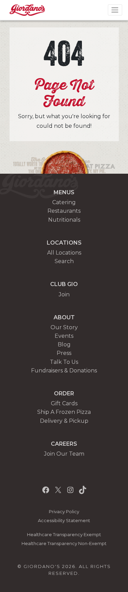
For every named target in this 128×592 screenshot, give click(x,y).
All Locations (64, 252)
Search (64, 261)
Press (64, 353)
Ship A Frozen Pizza (64, 412)
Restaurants (64, 211)
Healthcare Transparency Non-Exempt (64, 543)
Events (64, 336)
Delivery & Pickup (64, 421)
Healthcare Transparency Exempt (64, 534)
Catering (64, 202)
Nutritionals (64, 220)
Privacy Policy (64, 511)
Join (64, 294)
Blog (64, 344)
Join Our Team (64, 454)
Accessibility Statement (64, 520)
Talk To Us (64, 362)
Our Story (64, 327)
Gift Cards (64, 403)
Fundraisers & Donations (64, 370)
